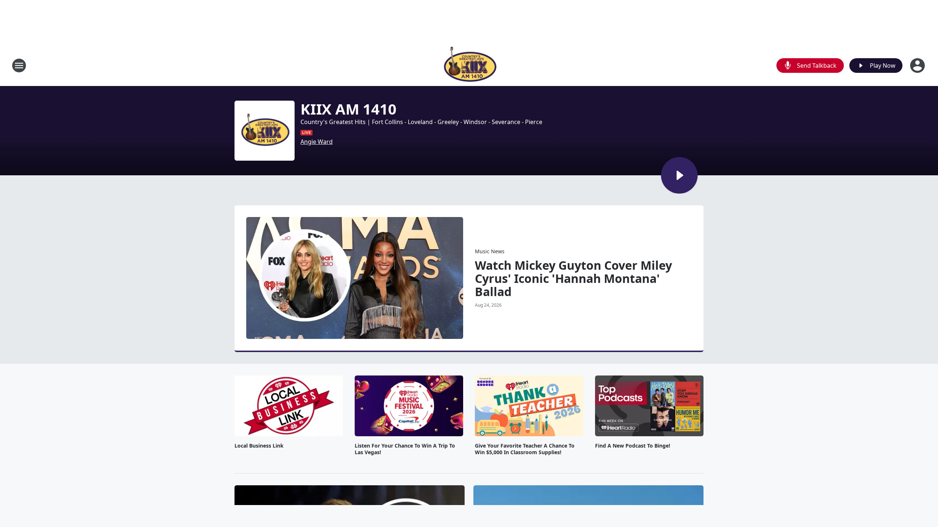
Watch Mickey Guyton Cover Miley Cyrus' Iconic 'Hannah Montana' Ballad (573, 278)
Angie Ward (316, 142)
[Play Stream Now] (679, 175)
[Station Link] (469, 65)
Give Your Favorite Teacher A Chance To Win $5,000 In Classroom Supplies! (525, 449)
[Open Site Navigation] (19, 65)
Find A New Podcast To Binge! (632, 445)
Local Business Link (259, 445)
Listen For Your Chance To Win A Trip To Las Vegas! (405, 449)
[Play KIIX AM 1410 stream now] (264, 131)
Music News (490, 251)
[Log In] (918, 65)
